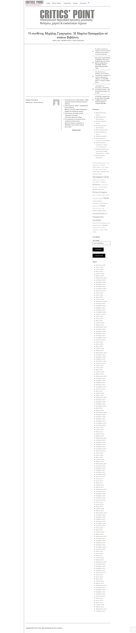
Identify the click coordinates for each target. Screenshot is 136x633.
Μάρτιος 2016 (100, 510)
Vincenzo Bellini (97, 201)
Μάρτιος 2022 (100, 374)
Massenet (96, 184)
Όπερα (102, 206)
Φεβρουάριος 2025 (101, 301)
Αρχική (48, 3)
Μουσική (105, 225)
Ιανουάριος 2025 (100, 303)
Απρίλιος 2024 (100, 323)
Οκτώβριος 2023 (100, 335)
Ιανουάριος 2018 (100, 466)
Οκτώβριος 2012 (100, 594)
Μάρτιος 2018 (100, 461)
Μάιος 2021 (99, 391)
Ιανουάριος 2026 (100, 280)
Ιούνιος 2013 (99, 577)
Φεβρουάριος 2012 (101, 609)
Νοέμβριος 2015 (100, 519)
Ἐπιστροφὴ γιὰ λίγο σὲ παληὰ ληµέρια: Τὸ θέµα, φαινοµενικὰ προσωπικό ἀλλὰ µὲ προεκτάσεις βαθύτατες (77, 101)
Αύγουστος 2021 (100, 389)
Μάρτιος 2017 (100, 487)
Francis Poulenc (103, 169)
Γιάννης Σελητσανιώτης (97, 208)
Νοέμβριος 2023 (100, 333)
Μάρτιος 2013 (100, 583)
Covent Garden (105, 167)
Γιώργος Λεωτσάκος (78, 40)
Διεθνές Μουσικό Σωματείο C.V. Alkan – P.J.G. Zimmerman (102, 145)
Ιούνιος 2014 (99, 553)
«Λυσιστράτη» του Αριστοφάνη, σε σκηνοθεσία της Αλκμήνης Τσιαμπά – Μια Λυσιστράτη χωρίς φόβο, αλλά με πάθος (102, 89)
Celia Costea (96, 167)
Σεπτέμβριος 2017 (101, 474)
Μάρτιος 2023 (100, 350)
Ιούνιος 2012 (99, 600)
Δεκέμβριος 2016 (101, 493)
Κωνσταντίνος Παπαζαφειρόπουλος (101, 223)
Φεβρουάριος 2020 (101, 412)
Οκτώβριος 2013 (100, 570)
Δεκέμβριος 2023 (101, 331)
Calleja (107, 163)
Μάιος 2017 (99, 483)
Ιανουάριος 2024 (100, 329)
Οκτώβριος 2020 (100, 404)
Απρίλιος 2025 (100, 299)
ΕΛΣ (103, 208)
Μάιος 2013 (99, 579)
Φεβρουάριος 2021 (101, 397)
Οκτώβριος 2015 (100, 521)
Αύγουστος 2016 (100, 500)
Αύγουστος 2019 (100, 425)
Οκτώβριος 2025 (100, 286)
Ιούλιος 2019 (99, 427)
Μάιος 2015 (99, 530)
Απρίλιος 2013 (100, 581)
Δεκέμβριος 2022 (101, 357)
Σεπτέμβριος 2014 (101, 547)
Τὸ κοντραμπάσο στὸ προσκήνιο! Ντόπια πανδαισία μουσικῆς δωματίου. (75, 123)
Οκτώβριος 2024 (100, 310)
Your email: (96, 240)
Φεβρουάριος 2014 (101, 562)
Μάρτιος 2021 (100, 395)
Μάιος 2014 (99, 555)
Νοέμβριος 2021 (100, 382)
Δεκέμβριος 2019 (101, 417)
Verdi (106, 197)
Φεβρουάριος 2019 (101, 438)
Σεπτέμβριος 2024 (101, 312)
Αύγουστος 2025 (100, 291)
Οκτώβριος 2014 (100, 545)
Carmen (102, 165)
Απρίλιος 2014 (100, 558)
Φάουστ (104, 227)
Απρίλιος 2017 (100, 485)
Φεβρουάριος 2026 (101, 278)
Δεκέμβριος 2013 (101, 566)
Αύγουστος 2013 (100, 572)
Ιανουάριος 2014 (100, 564)
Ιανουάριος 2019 (100, 440)
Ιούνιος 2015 (99, 528)
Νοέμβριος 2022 (100, 359)
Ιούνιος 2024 (99, 318)
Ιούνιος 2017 (99, 481)
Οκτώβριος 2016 (100, 498)
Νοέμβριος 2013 (100, 568)
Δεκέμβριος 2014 (101, 540)
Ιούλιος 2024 (99, 316)
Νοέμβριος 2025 (100, 284)
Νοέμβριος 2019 (100, 419)
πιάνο (106, 230)
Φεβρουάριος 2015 (101, 536)
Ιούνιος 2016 (99, 504)
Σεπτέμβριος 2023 (101, 338)
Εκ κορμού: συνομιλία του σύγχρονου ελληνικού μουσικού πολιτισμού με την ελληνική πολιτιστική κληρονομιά (102, 51)
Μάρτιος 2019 (100, 436)
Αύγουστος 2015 (100, 525)
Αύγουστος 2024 (100, 314)
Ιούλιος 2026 (99, 267)
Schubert (98, 195)
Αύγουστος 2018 (100, 451)
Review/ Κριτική (56, 3)
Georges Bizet (105, 171)
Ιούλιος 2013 (99, 575)
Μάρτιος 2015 (100, 534)
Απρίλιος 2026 (100, 274)
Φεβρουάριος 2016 (101, 513)
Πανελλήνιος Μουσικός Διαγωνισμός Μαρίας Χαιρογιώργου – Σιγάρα (102, 151)
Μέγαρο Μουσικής (97, 225)
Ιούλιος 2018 (99, 453)
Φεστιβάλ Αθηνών (96, 229)
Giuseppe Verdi (101, 176)
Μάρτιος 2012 (100, 607)
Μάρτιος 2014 (100, 560)
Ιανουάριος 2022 (100, 378)
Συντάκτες (75, 3)
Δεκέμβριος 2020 (101, 402)
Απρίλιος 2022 (100, 372)
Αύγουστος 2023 (100, 340)
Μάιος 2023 (99, 346)
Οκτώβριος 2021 (100, 385)
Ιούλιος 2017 (99, 479)
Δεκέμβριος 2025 (101, 282)
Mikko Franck (95, 187)
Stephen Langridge (98, 198)
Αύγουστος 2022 (100, 363)
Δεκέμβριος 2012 (101, 590)
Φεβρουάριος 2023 (101, 353)
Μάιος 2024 (99, 320)
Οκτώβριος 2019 (100, 421)
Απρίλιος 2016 (100, 508)
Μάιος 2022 (99, 370)
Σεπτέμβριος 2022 (101, 361)
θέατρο (102, 229)
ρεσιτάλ (94, 232)
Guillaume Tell (96, 180)
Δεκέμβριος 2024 (101, 305)
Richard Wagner (100, 192)
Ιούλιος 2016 (99, 502)
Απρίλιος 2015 (100, 532)
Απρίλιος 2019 (100, 434)
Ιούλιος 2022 (99, 365)
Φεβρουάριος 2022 (101, 376)
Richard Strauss (98, 189)
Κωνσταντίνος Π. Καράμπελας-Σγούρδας (100, 216)
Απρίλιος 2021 (100, 393)
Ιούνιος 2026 (99, 269)
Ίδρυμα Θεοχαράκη (101, 136)
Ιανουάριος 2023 (100, 355)
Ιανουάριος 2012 (100, 611)
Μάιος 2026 (99, 271)
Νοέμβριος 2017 (100, 470)
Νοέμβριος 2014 (100, 543)
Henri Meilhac (96, 182)
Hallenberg (103, 179)
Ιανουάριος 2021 (100, 400)
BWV (104, 163)
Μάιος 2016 (99, 506)
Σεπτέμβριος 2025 (101, 288)
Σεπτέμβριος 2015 (101, 523)
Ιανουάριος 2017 (100, 491)
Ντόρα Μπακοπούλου (97, 227)
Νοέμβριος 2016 (100, 496)
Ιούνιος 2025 (99, 295)
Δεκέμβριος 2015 (101, 517)
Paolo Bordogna (103, 187)
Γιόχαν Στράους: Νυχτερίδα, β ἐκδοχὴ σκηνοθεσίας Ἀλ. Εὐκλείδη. (74, 115)
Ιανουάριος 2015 (100, 538)
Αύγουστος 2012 (100, 596)
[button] (89, 3)
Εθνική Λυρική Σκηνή (102, 130)
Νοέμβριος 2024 (100, 308)
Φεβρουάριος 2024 (101, 327)
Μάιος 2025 (99, 297)
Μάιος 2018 (99, 457)
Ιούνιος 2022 (99, 367)
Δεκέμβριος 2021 (101, 380)
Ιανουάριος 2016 (100, 515)
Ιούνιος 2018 (99, 455)
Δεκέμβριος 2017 (101, 468)
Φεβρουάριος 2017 (101, 489)
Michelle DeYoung (104, 184)
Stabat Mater (105, 195)
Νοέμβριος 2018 (100, 444)
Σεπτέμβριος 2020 (101, 406)
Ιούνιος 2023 (99, 344)
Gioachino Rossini (97, 174)
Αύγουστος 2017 (100, 476)
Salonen (94, 195)
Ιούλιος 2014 (99, 551)
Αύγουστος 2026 (100, 265)
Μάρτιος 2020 (100, 410)
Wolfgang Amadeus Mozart (100, 203)
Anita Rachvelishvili (97, 163)
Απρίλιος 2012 (100, 605)
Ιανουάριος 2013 (100, 587)
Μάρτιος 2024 (100, 325)
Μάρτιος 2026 (100, 276)
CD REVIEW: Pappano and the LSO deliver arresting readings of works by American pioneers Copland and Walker (102, 100)
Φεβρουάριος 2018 (101, 464)
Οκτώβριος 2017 (100, 472)
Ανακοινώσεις (67, 3)
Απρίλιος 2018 (100, 459)
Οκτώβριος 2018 (100, 446)
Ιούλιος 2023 (99, 342)
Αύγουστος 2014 (100, 549)
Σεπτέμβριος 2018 (101, 449)
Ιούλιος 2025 (99, 293)
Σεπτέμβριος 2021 (101, 387)
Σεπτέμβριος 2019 (101, 423)
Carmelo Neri (96, 165)
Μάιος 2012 (99, 602)
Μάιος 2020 (99, 408)
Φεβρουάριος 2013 (101, 585)
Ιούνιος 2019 (99, 429)
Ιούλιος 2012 (99, 598)
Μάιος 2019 (99, 432)
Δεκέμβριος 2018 (101, 442)
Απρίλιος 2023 (100, 348)
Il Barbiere (103, 182)
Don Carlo (95, 169)
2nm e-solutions (58, 628)
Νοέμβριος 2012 (100, 592)
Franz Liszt (96, 171)
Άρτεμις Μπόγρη (96, 206)
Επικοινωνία (83, 3)
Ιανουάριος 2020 (100, 414)
